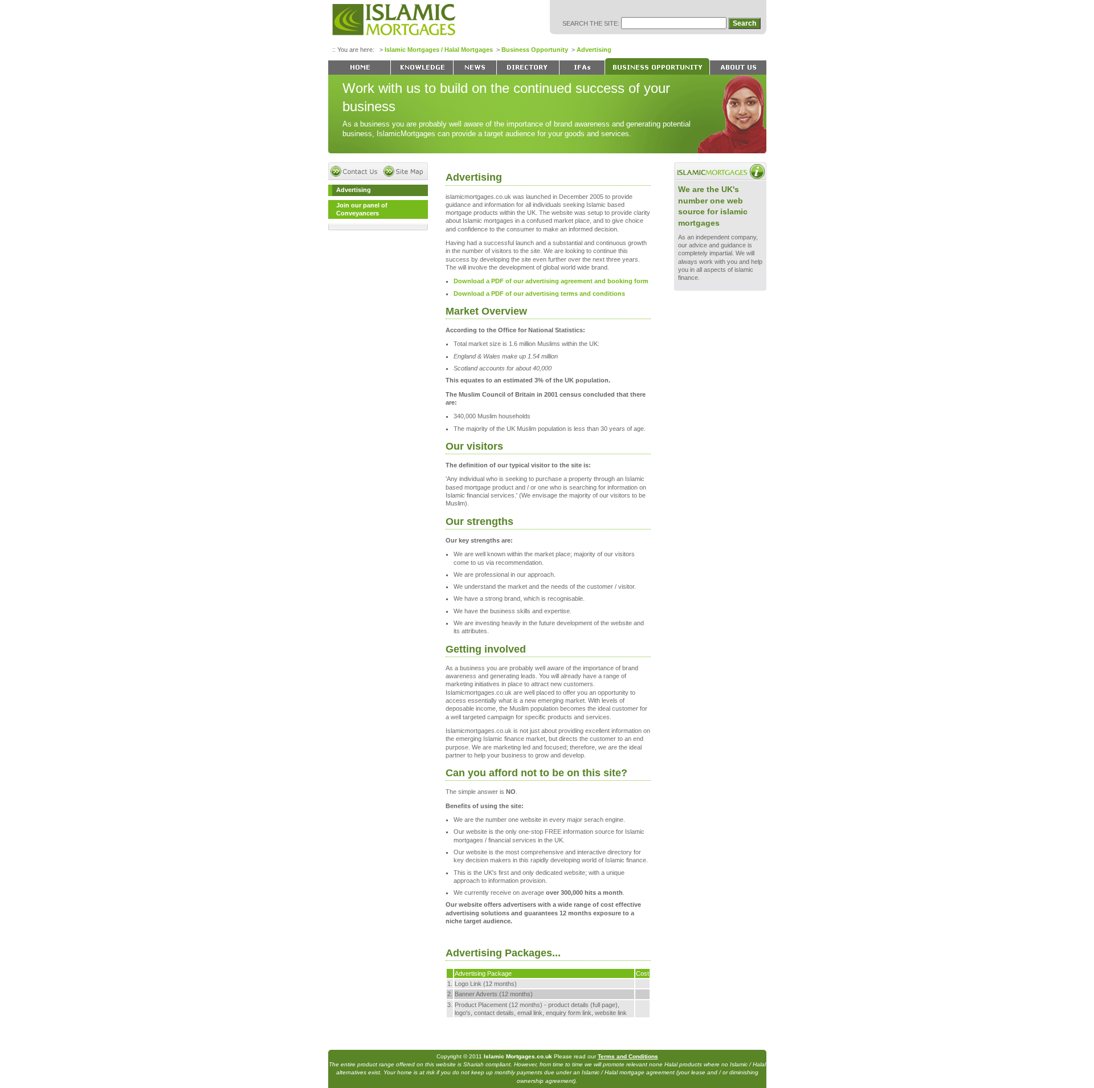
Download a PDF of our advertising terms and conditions (539, 293)
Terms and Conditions (628, 1056)
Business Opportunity (534, 49)
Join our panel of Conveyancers (361, 209)
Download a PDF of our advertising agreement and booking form (551, 281)
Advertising (594, 49)
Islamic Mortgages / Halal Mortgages (439, 49)
